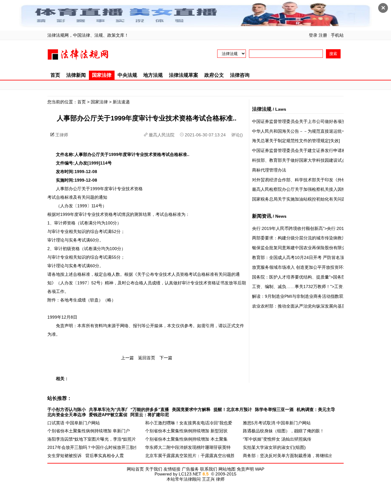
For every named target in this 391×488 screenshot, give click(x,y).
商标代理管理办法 (269, 170)
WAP (259, 469)
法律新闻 (76, 75)
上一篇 (127, 357)
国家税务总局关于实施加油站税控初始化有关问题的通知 (305, 199)
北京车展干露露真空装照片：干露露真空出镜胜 (190, 455)
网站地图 (227, 469)
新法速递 (121, 101)
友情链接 (172, 469)
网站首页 (135, 469)
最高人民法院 (161, 134)
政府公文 (214, 75)
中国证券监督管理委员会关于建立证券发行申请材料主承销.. (309, 150)
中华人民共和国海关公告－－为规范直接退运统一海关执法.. (309, 131)
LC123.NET (190, 473)
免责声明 (245, 469)
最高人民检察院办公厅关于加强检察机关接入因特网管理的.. (309, 189)
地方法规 (153, 75)
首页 (55, 75)
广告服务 (190, 469)
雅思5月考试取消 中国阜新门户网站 (277, 422)
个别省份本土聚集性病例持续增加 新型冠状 (186, 430)
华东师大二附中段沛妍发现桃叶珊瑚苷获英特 (188, 447)
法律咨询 (240, 75)
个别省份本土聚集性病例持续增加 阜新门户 (88, 430)
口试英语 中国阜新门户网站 (73, 422)
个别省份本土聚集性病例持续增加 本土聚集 (186, 439)
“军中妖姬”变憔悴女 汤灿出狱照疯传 (277, 439)
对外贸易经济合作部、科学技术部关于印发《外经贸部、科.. (309, 179)
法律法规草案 (183, 75)
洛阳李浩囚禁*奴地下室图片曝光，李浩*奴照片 (91, 439)
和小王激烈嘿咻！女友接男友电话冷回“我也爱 (188, 422)
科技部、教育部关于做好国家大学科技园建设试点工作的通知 (309, 160)
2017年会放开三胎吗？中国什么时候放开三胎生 (92, 447)
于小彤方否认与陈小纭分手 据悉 (77, 409)
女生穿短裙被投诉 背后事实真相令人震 (85, 455)
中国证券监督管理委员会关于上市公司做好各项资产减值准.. (309, 121)
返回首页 (146, 357)
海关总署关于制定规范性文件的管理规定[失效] (296, 140)
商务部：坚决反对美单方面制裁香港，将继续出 (288, 455)
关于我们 (153, 469)
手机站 (337, 35)
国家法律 (101, 75)
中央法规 (127, 75)
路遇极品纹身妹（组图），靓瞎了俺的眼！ (283, 430)
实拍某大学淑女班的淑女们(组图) (274, 447)
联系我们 (208, 469)
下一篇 (165, 357)
